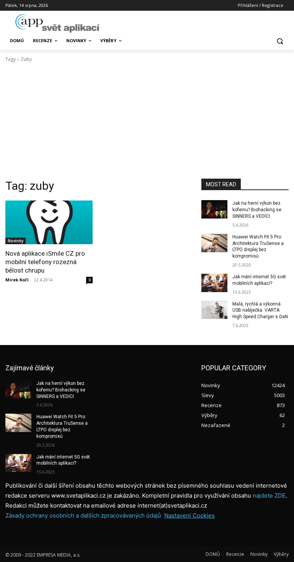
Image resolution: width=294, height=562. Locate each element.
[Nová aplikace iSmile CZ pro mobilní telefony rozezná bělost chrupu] (49, 222)
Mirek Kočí (17, 280)
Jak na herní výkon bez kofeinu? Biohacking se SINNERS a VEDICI (256, 209)
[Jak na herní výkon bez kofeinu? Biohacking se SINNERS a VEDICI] (214, 209)
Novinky (15, 240)
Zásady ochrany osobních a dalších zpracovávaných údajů (83, 515)
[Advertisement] (147, 120)
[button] (280, 41)
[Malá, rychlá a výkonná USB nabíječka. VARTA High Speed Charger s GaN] (214, 310)
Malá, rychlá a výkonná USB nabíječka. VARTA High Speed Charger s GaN (260, 310)
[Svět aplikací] (57, 23)
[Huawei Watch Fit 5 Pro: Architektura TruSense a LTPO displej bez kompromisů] (214, 243)
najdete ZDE (269, 495)
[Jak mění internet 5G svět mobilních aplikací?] (214, 283)
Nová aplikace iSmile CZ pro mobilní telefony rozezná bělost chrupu (45, 262)
